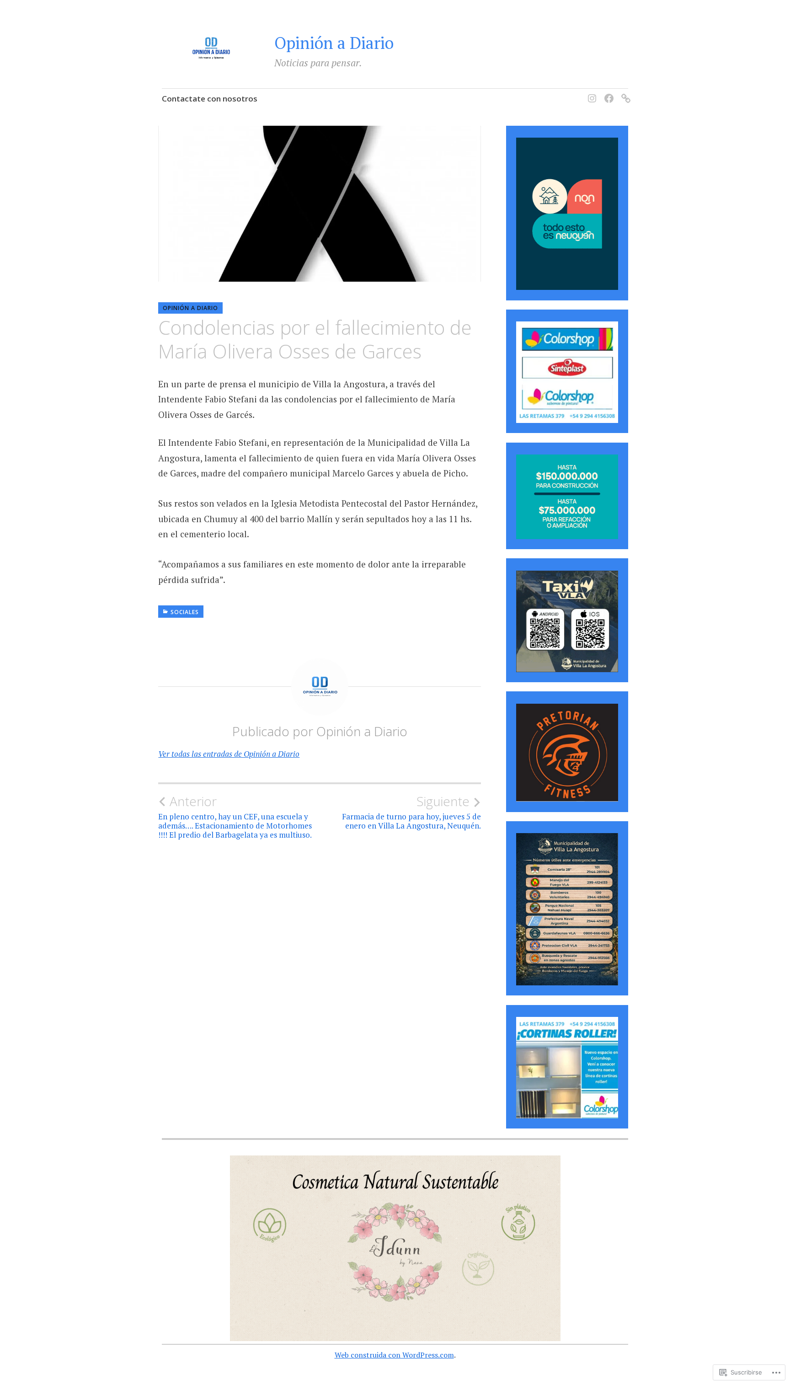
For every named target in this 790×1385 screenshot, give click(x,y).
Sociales (185, 612)
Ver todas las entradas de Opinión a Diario (228, 754)
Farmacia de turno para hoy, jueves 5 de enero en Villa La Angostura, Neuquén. (411, 812)
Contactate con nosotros (209, 98)
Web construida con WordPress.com (394, 1355)
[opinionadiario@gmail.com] (624, 93)
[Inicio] (590, 93)
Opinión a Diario (334, 42)
